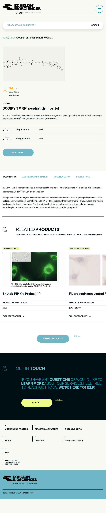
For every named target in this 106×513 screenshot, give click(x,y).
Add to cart (18, 152)
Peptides (39, 441)
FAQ (7, 452)
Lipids (12, 38)
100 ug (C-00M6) (23, 139)
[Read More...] (51, 119)
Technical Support (75, 441)
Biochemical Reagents (46, 429)
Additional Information (35, 177)
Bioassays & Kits (73, 429)
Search (95, 25)
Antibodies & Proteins (16, 429)
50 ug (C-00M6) (22, 130)
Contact (36, 403)
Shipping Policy (11, 464)
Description (9, 177)
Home (5, 38)
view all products (53, 339)
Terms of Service (12, 462)
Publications (83, 177)
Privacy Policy (11, 460)
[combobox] (46, 25)
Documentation (62, 177)
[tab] (9, 177)
